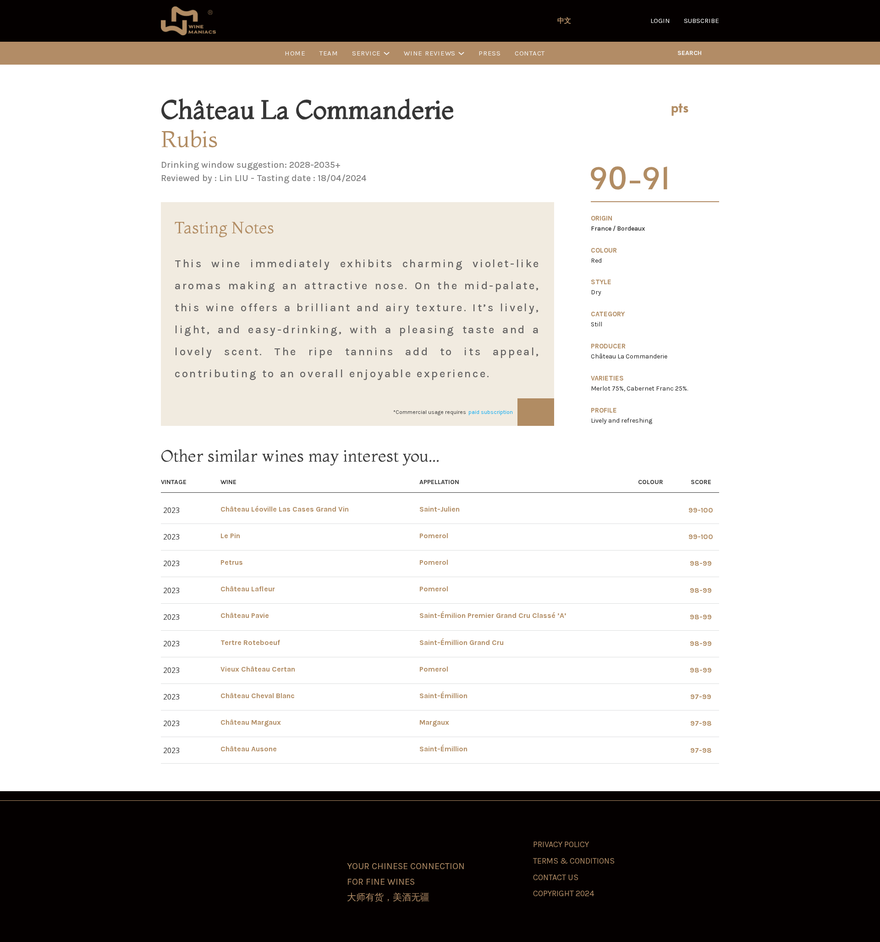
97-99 (700, 696)
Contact (530, 53)
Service (366, 53)
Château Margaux (250, 722)
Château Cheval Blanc (257, 695)
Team (328, 53)
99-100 (700, 510)
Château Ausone (248, 748)
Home (295, 53)
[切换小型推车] (715, 53)
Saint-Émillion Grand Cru (461, 642)
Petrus (231, 562)
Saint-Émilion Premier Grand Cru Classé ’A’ (492, 615)
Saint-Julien (439, 509)
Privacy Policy (561, 844)
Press (489, 53)
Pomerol (433, 535)
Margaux (434, 722)
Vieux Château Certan (257, 669)
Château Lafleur (247, 588)
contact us (555, 877)
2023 (171, 510)
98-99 (701, 563)
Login (660, 21)
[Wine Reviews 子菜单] (461, 53)
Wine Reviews (430, 53)
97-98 (701, 723)
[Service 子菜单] (386, 53)
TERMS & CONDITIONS (574, 861)
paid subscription (490, 412)
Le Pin (230, 535)
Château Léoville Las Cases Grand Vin (284, 509)
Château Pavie (244, 615)
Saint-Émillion (443, 695)
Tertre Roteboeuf (250, 642)
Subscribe (701, 21)
